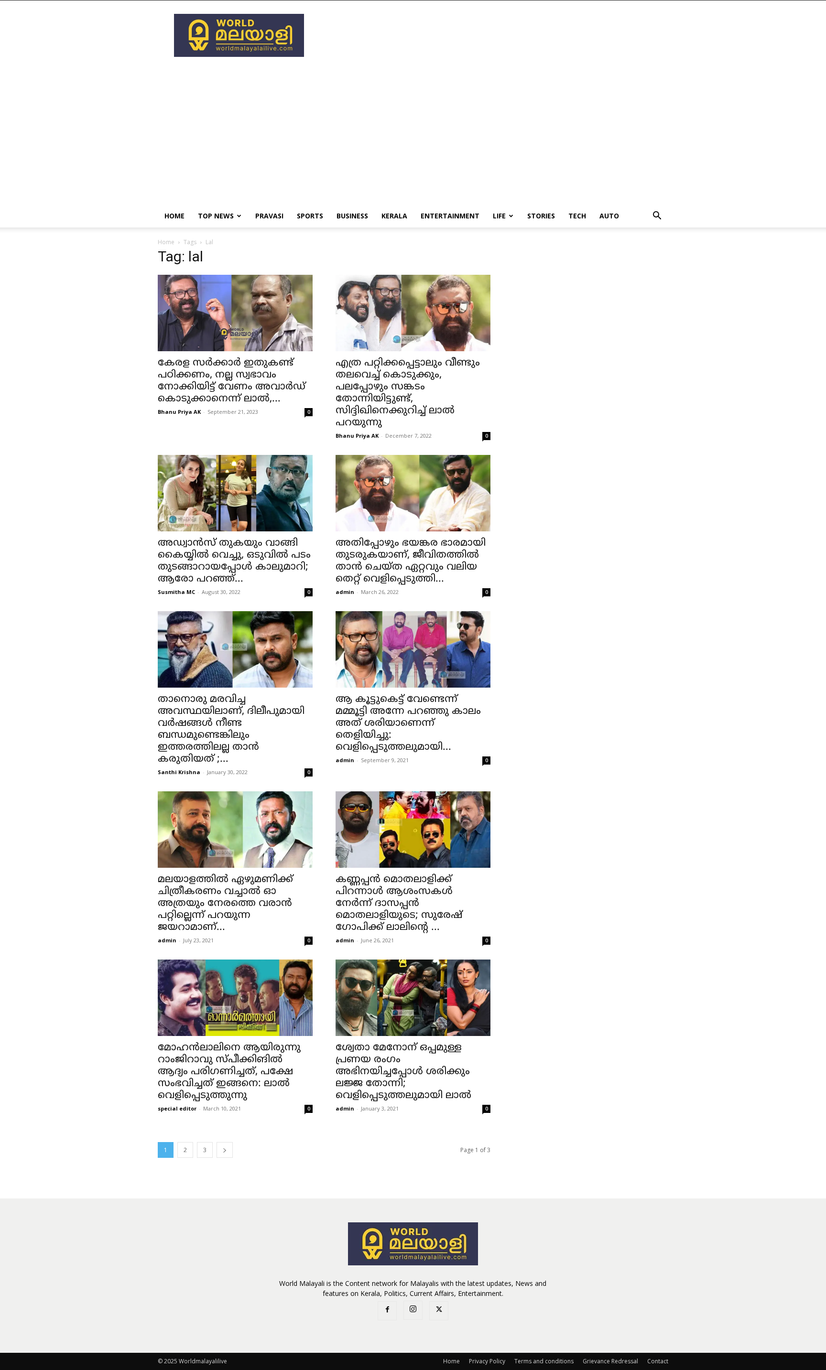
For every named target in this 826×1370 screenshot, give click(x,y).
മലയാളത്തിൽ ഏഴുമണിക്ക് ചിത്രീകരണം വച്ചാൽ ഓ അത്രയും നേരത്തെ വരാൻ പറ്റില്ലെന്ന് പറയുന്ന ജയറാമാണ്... (225, 904)
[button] (656, 216)
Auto (609, 215)
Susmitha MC (176, 591)
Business (352, 215)
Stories (541, 215)
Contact (657, 1361)
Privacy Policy (487, 1361)
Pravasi (269, 215)
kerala (394, 215)
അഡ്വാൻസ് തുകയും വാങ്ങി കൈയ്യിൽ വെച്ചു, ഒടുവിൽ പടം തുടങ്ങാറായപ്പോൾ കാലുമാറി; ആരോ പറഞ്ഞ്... (234, 561)
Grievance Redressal (610, 1361)
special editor (177, 1108)
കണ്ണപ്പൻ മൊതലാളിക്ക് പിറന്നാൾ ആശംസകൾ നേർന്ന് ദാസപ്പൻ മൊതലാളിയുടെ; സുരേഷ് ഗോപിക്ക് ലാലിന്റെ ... (399, 904)
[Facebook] (387, 1310)
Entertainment (450, 215)
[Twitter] (438, 1310)
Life (499, 215)
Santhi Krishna (179, 772)
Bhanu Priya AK (179, 411)
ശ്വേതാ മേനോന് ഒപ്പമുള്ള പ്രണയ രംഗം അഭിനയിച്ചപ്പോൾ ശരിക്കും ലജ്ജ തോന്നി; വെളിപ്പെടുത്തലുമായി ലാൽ (403, 1072)
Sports (310, 215)
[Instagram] (413, 1310)
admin (345, 591)
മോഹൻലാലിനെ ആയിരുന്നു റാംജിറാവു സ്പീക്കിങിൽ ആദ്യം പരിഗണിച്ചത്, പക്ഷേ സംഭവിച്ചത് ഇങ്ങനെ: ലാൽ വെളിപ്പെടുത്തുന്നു (229, 1072)
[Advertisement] (494, 35)
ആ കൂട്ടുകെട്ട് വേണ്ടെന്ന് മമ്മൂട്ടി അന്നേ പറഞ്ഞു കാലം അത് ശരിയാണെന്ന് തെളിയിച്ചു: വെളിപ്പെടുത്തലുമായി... (408, 723)
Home (174, 215)
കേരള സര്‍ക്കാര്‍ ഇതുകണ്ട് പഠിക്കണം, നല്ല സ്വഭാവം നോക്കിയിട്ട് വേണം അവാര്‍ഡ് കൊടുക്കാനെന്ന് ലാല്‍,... (231, 381)
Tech (577, 215)
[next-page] (225, 1150)
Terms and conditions (544, 1361)
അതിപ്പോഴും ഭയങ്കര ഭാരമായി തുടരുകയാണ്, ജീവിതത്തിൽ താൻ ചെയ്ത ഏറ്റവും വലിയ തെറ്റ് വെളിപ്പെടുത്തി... (411, 561)
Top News (216, 215)
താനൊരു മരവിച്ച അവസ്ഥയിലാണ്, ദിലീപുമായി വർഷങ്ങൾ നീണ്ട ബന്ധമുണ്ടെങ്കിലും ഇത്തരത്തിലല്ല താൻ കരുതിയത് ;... (231, 729)
